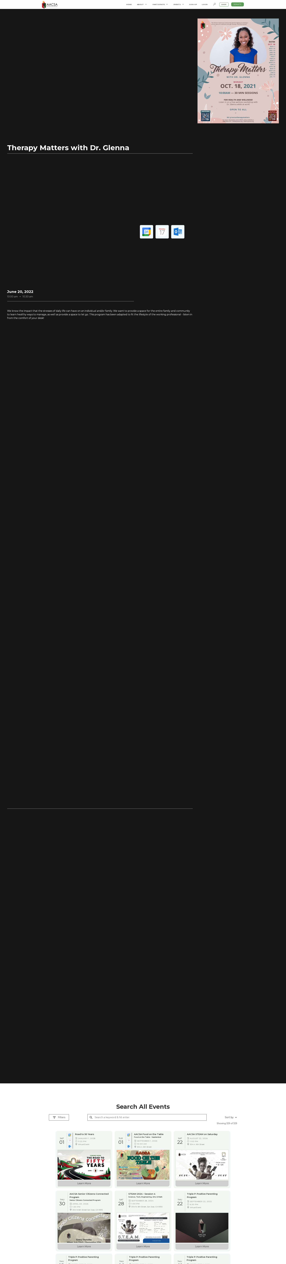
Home (129, 4)
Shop (224, 4)
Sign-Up (193, 4)
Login (205, 4)
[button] (142, 4)
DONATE (237, 4)
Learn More (84, 1183)
